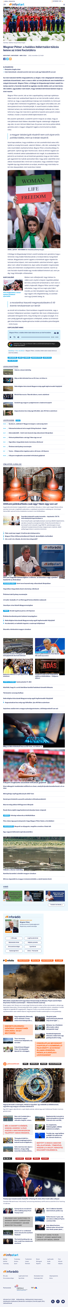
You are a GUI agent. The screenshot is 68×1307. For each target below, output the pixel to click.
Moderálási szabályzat (25, 1301)
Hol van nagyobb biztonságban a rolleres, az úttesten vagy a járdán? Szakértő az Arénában (30, 579)
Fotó (59, 1259)
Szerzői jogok (37, 1301)
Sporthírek (21, 1278)
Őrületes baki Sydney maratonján (15, 594)
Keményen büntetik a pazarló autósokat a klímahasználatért (24, 799)
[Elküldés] (10, 59)
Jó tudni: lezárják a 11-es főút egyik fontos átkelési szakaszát (24, 600)
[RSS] (53, 1301)
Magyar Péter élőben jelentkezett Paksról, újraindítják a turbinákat (29, 536)
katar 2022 (47, 357)
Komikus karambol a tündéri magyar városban (19, 873)
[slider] (35, 337)
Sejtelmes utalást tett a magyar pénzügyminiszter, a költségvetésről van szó (30, 708)
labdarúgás (12, 357)
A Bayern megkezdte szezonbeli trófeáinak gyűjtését (24, 783)
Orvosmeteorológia (8, 1278)
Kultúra (16, 1261)
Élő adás (14, 938)
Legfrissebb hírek (23, 1276)
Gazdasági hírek (38, 1278)
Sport (28, 1158)
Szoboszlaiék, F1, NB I (24, 682)
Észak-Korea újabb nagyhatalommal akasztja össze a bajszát (24, 810)
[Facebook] (58, 1301)
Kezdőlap (11, 351)
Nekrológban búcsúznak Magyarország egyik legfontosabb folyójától (30, 620)
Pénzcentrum (23, 960)
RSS (43, 1301)
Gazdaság (5, 1263)
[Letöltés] (55, 333)
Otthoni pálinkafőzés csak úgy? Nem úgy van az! (30, 504)
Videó (48, 1263)
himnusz (27, 357)
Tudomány (17, 1259)
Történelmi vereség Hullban (13, 693)
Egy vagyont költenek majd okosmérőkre (18, 832)
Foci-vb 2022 (20, 351)
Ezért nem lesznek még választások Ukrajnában (34, 583)
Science (45, 1158)
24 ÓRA (18, 420)
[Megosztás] (58, 333)
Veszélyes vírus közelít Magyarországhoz (18, 605)
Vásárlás (34, 1064)
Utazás (43, 1064)
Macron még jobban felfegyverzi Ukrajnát (18, 805)
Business (19, 1158)
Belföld (5, 1259)
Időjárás (60, 1263)
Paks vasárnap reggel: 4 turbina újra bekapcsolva (22, 533)
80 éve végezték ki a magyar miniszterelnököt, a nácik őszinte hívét (27, 879)
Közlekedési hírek (38, 1276)
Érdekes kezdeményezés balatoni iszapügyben (20, 616)
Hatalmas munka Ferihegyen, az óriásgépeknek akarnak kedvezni (14, 654)
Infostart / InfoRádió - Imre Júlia (14, 55)
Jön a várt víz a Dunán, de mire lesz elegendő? (21, 539)
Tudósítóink (28, 1259)
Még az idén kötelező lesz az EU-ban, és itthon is (22, 746)
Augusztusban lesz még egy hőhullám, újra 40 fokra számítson (27, 702)
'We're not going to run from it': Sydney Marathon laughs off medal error (49, 1237)
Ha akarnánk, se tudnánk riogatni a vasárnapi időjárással (25, 623)
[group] (18, 337)
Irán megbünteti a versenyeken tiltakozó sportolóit (12, 294)
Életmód (27, 1263)
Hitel (25, 1064)
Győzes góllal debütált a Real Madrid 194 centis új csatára (47, 654)
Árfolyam (35, 960)
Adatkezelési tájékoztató (10, 1301)
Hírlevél (60, 1261)
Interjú (27, 1261)
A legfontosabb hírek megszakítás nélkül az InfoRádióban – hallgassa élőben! (46, 676)
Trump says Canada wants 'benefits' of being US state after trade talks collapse (31, 1199)
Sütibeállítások (7, 1303)
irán (20, 357)
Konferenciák (47, 960)
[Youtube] (63, 1301)
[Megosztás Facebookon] (4, 59)
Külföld (5, 1261)
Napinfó (38, 1263)
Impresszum (38, 1299)
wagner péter (36, 357)
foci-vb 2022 (12, 360)
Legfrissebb (50, 1259)
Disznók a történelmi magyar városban (17, 629)
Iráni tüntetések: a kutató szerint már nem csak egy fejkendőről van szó (30, 72)
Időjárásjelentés (53, 1276)
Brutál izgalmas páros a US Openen (22, 611)
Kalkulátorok (55, 1064)
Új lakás (59, 960)
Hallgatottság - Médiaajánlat (24, 1299)
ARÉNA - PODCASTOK (9, 1)
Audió (48, 1261)
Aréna (51, 1278)
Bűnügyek (39, 1261)
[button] (10, 337)
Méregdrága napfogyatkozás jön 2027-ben (18, 794)
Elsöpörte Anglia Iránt (13, 69)
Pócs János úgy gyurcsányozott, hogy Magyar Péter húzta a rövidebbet (28, 821)
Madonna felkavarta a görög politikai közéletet (15, 675)
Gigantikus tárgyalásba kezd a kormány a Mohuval (21, 589)
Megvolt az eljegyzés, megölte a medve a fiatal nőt (32, 826)
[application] (34, 337)
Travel (36, 1158)
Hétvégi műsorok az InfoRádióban (22, 815)
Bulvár (38, 1259)
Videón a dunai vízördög (13, 870)
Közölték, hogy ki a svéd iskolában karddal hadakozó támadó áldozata (28, 687)
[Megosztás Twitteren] (7, 59)
